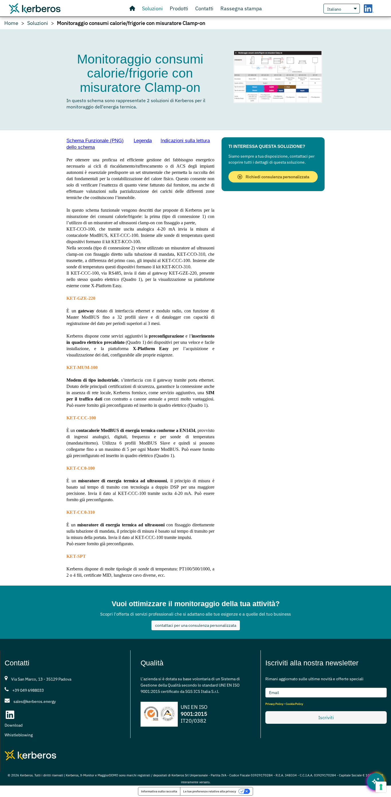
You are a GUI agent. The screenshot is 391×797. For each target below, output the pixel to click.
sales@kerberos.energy (34, 701)
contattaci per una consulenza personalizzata (195, 625)
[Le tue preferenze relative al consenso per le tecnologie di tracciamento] (381, 787)
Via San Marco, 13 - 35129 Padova (41, 679)
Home (11, 23)
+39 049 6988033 (28, 690)
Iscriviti (326, 717)
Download (14, 725)
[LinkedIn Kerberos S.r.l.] (369, 8)
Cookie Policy (294, 704)
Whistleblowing (19, 734)
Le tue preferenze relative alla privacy (209, 791)
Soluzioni (37, 23)
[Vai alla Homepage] (132, 8)
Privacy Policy (274, 704)
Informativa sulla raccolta (159, 791)
